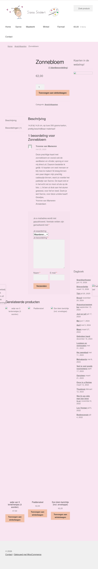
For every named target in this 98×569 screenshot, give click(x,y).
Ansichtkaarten (21, 46)
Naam (36, 272)
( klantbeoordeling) (58, 67)
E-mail (53, 272)
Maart (79, 329)
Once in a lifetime (84, 382)
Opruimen (81, 375)
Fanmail (61, 26)
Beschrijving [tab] (10, 120)
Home (8, 26)
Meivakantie (82, 359)
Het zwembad (82, 352)
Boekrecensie (82, 414)
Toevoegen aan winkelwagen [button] (15, 518)
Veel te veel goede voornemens (84, 367)
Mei (78, 321)
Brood (79, 297)
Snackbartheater (84, 280)
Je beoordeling (40, 237)
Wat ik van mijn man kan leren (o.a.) (83, 398)
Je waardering (39, 230)
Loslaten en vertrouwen (82, 344)
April (79, 325)
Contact (8, 36)
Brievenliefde (82, 286)
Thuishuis (81, 389)
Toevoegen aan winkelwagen (53, 92)
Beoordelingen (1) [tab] (13, 127)
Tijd (78, 293)
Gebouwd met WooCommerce (27, 554)
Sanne (18, 26)
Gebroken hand (83, 336)
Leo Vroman (82, 408)
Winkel (46, 26)
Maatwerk (30, 26)
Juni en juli (81, 314)
